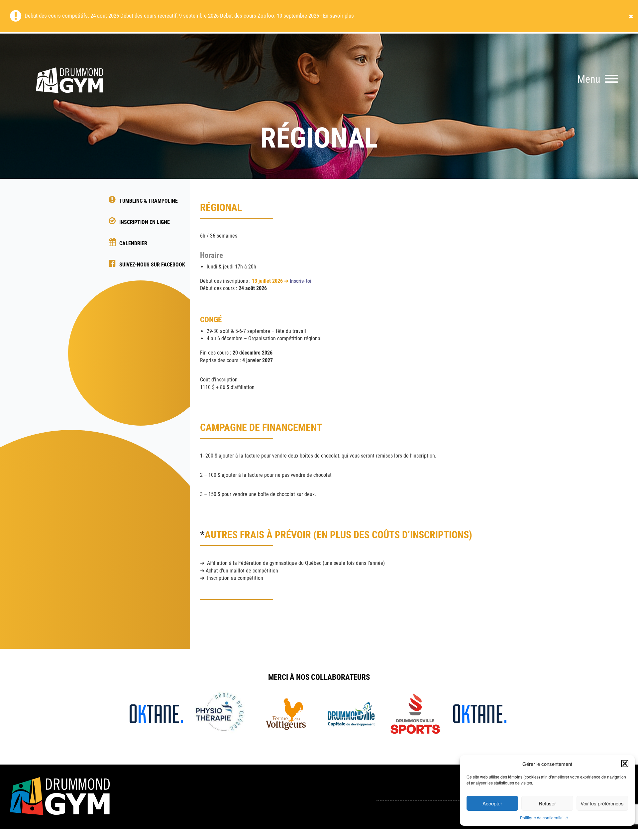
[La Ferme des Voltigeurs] (286, 713)
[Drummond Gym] (70, 103)
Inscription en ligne (144, 222)
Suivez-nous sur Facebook (152, 264)
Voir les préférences (602, 803)
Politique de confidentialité (544, 817)
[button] (624, 763)
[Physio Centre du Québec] (221, 713)
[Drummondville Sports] (415, 713)
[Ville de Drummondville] (350, 713)
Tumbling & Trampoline (148, 201)
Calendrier (133, 243)
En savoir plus (338, 15)
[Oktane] (156, 713)
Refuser (547, 803)
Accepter (492, 803)
